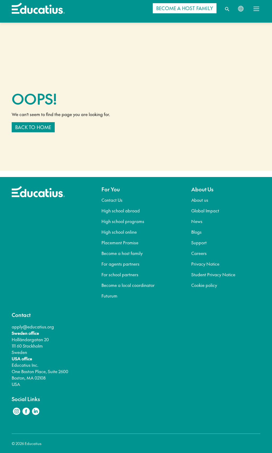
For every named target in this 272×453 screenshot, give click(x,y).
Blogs (196, 232)
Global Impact (205, 210)
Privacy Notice (205, 264)
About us (199, 200)
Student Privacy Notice (213, 274)
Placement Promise (119, 242)
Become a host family (122, 253)
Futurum (109, 296)
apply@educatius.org (33, 327)
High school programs (122, 221)
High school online (119, 232)
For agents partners (120, 264)
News (196, 221)
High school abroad (120, 210)
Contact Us (111, 200)
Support (199, 242)
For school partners (119, 274)
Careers (199, 253)
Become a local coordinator (128, 285)
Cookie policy (204, 285)
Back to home (33, 127)
